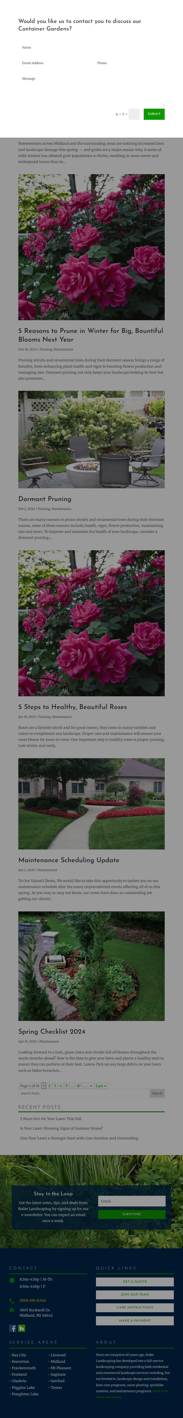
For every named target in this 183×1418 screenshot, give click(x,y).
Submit (154, 114)
